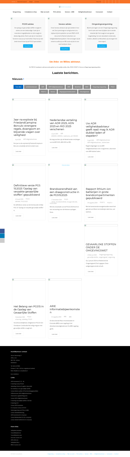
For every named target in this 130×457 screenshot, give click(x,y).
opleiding (24, 319)
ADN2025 (54, 136)
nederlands (66, 136)
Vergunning (50, 454)
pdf (72, 136)
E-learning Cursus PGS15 (17, 384)
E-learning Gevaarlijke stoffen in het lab (21, 400)
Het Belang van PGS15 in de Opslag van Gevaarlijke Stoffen (29, 309)
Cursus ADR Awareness (17, 405)
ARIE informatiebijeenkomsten (65, 309)
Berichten (78, 87)
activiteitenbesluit (31, 87)
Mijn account (70, 454)
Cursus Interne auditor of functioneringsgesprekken (24, 391)
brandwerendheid (61, 202)
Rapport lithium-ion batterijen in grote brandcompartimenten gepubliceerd (100, 193)
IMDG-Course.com (16, 445)
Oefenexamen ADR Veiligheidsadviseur (21, 393)
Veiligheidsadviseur (99, 454)
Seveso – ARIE (88, 454)
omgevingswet (103, 257)
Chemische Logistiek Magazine (19, 396)
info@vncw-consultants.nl (21, 371)
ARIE (68, 87)
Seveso (53, 92)
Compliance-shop (60, 454)
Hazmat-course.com (16, 437)
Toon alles (18, 87)
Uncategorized (84, 92)
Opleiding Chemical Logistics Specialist (21, 386)
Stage (30, 1)
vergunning (111, 257)
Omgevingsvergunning (99, 87)
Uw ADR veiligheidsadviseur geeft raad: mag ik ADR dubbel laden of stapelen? (100, 129)
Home (13, 1)
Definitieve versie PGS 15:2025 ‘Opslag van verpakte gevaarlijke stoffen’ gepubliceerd (27, 190)
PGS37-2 (43, 92)
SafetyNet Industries (16, 430)
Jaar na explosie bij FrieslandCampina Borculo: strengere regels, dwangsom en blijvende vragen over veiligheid (27, 127)
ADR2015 (59, 136)
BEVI (86, 87)
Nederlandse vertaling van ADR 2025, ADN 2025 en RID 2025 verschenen (63, 125)
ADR (42, 87)
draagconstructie (72, 202)
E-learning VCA (14, 403)
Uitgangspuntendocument (67, 92)
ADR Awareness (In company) (18, 415)
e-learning (18, 319)
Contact (37, 1)
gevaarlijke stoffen (92, 257)
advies (53, 202)
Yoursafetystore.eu (16, 433)
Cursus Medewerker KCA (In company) (21, 417)
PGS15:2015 (24, 201)
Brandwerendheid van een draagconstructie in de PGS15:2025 (64, 192)
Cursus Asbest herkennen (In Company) (21, 420)
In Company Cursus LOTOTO (18, 408)
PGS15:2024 (53, 203)
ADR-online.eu (14, 440)
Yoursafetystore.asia (16, 435)
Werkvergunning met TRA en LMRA (20, 410)
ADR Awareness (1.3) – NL (17, 381)
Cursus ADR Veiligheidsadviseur (19, 398)
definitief (17, 201)
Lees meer (18, 151)
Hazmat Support (22, 1)
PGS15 (113, 87)
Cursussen (109, 454)
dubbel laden (105, 142)
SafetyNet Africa (15, 442)
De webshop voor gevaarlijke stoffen (20, 388)
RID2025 (75, 136)
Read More (28, 46)
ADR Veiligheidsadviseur (56, 87)
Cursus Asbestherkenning (17, 412)
